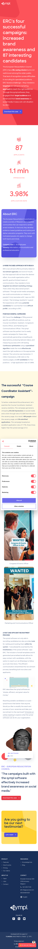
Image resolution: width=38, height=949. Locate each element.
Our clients (6, 871)
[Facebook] (13, 918)
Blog (23, 865)
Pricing (5, 868)
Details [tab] (19, 446)
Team (5, 878)
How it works (7, 865)
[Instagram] (24, 918)
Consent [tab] (6, 446)
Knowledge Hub (27, 862)
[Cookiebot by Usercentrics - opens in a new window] (28, 441)
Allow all (19, 500)
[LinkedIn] (19, 918)
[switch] (33, 481)
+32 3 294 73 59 (26, 887)
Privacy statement (19, 941)
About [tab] (31, 446)
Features (6, 862)
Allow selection (19, 506)
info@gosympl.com (28, 890)
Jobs (4, 881)
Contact (5, 884)
